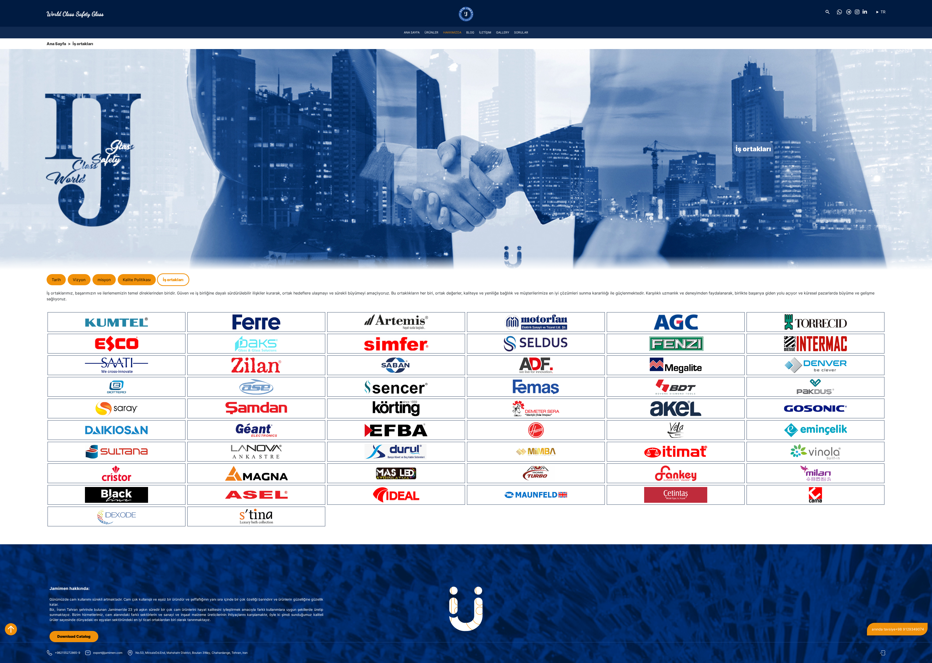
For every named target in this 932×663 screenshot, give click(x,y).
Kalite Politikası (137, 279)
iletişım (485, 32)
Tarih (56, 279)
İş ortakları (173, 279)
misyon (104, 279)
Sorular (521, 32)
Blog (470, 32)
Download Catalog (74, 636)
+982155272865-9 (67, 653)
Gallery (502, 32)
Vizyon (79, 279)
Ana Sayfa (412, 32)
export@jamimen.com (107, 653)
